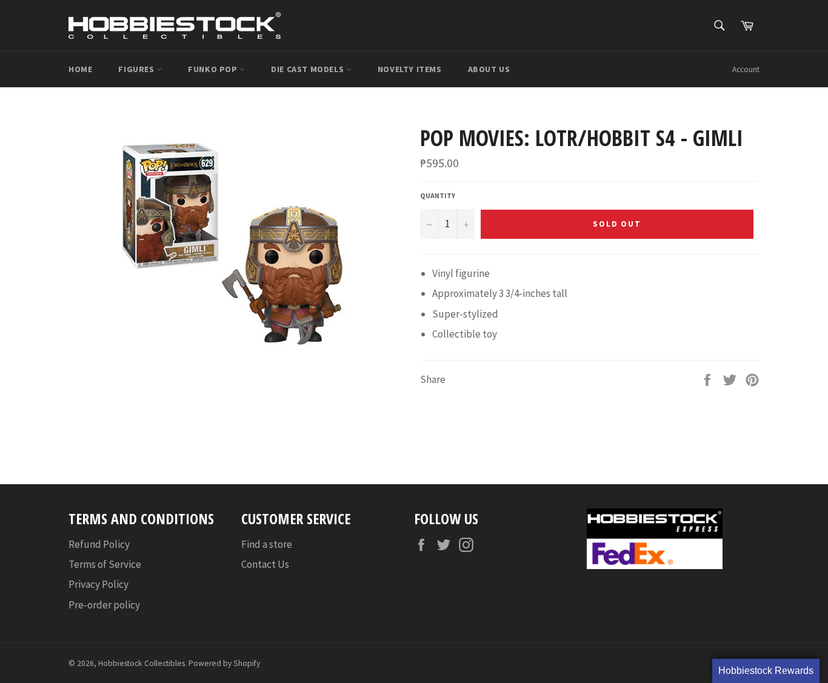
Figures (137, 69)
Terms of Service (104, 564)
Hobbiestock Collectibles (141, 663)
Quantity (437, 195)
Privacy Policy (98, 584)
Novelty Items (410, 69)
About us (489, 69)
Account (746, 69)
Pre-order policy (104, 604)
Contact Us (265, 564)
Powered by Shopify (224, 663)
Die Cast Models (308, 69)
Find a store (266, 544)
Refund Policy (99, 544)
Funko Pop (213, 69)
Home (80, 69)
